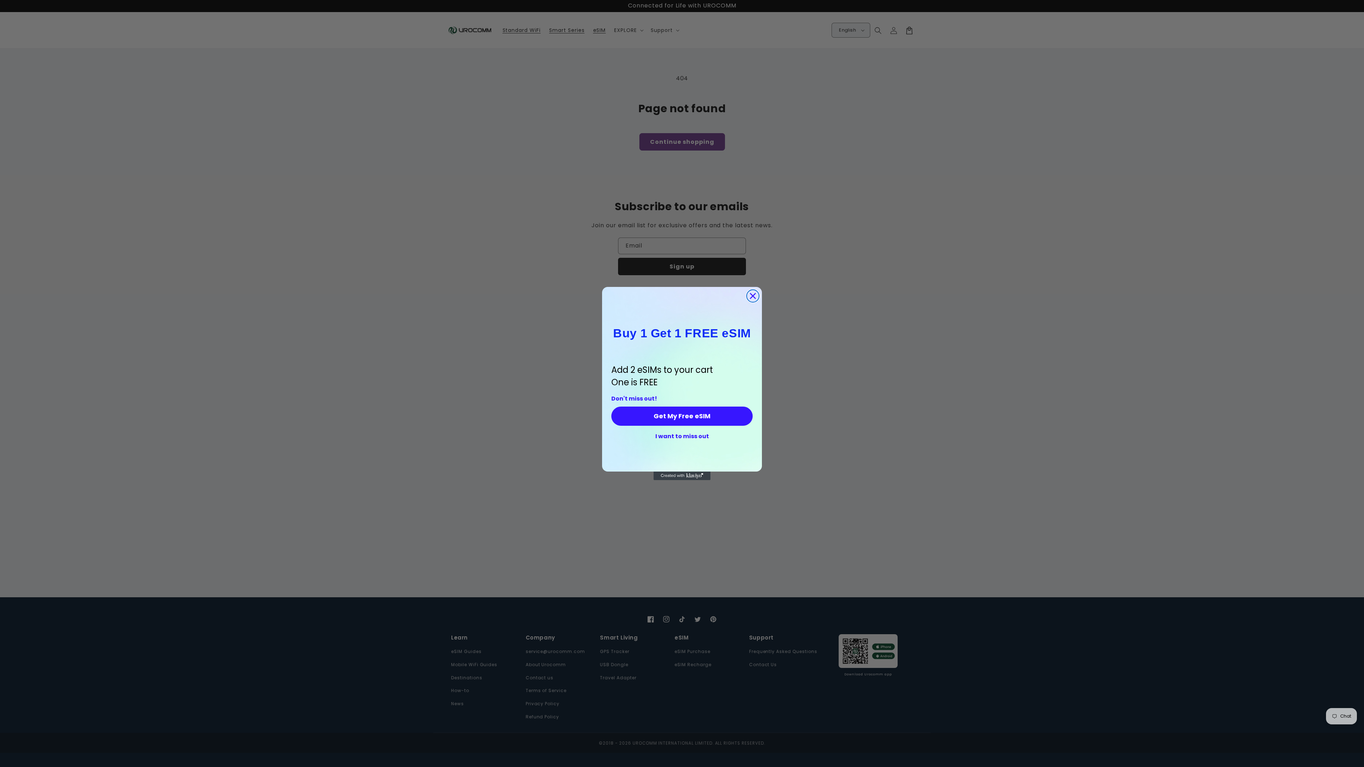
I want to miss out (682, 436)
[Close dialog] (753, 296)
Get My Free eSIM (682, 416)
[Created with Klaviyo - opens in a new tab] (682, 476)
